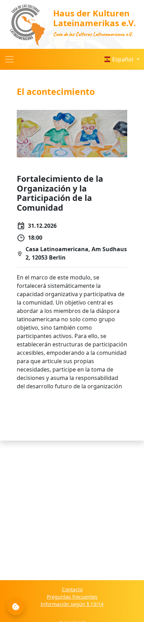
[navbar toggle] (9, 59)
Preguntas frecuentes (72, 596)
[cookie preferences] (15, 606)
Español (122, 59)
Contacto (72, 589)
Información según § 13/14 (72, 604)
